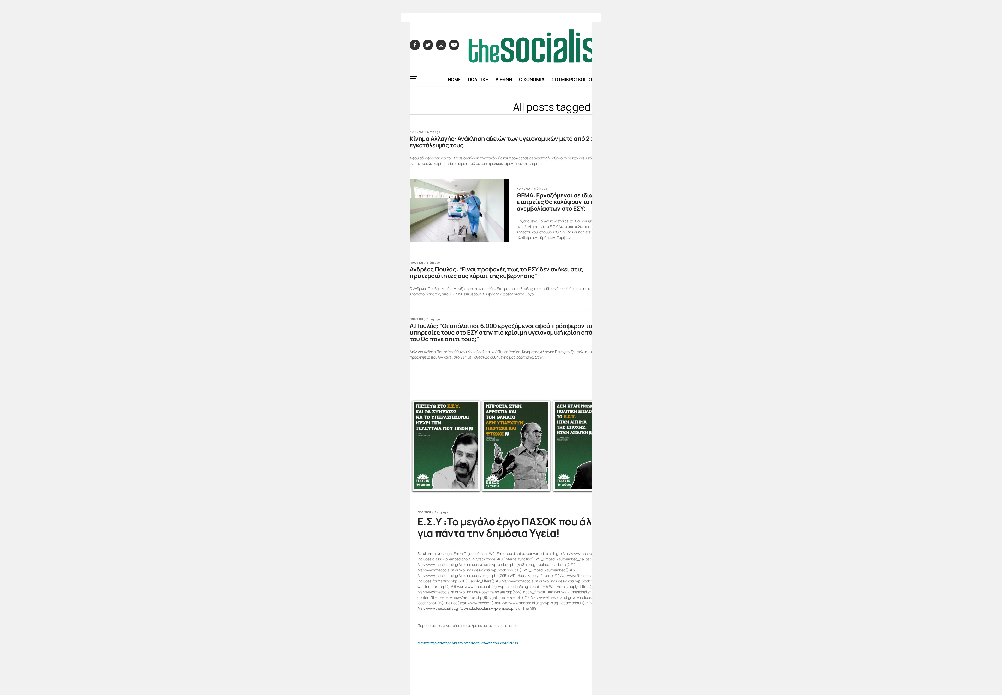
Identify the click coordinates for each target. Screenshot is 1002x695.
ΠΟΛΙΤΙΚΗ (478, 79)
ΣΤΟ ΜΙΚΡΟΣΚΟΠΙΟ (571, 79)
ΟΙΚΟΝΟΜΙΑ (531, 79)
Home (454, 79)
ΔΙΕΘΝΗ (504, 79)
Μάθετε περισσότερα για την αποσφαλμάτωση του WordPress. (468, 642)
